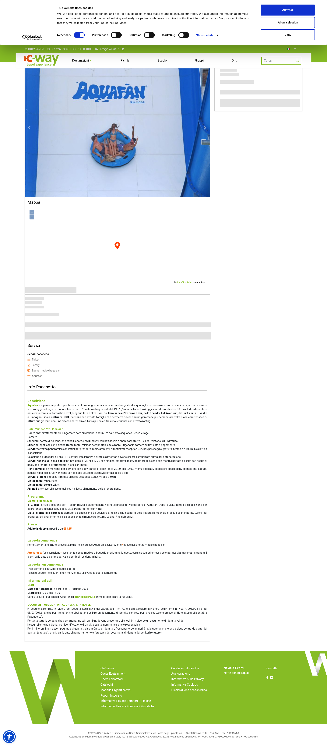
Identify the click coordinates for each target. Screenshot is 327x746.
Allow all (288, 10)
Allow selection (288, 22)
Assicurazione (180, 673)
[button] (291, 49)
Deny (287, 34)
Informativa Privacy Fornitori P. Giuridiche (127, 706)
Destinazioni (80, 60)
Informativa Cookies (184, 684)
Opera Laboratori (111, 679)
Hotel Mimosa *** (38, 429)
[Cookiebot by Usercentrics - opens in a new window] (32, 37)
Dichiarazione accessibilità (189, 690)
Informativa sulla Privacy (187, 679)
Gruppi (199, 60)
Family (125, 60)
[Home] (41, 60)
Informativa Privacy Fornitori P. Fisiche (125, 701)
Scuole (162, 60)
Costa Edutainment (112, 673)
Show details (204, 35)
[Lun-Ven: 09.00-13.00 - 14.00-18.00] (49, 49)
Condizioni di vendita (185, 668)
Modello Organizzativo (115, 690)
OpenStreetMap (184, 282)
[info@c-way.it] (97, 49)
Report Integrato (111, 695)
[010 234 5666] (26, 49)
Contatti (271, 668)
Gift (234, 60)
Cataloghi (106, 684)
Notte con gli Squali (236, 673)
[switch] (116, 35)
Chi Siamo (107, 668)
